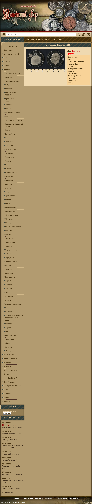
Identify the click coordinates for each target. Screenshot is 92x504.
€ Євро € (7, 362)
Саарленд (9, 273)
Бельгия (8, 108)
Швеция (8, 343)
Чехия (7, 331)
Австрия (8, 77)
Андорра (8, 89)
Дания (7, 165)
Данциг (8, 169)
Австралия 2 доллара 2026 (12, 474)
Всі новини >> (7, 492)
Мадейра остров (11, 215)
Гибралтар (9, 153)
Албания (8, 85)
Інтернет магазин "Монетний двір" (19, 13)
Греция (8, 161)
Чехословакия (10, 335)
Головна (30, 39)
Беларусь (9, 105)
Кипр (7, 192)
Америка (7, 62)
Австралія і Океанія (12, 54)
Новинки (7, 374)
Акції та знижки (10, 370)
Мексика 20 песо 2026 (11, 454)
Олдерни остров (11, 250)
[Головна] (3, 34)
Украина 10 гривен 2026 (11, 434)
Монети (39, 39)
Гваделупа (9, 142)
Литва (7, 203)
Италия (8, 188)
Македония (9, 219)
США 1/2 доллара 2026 (11, 488)
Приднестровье (11, 261)
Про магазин (49, 498)
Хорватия (8, 324)
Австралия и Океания (12, 386)
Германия (9, 145)
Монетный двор (19, 502)
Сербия (8, 281)
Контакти (74, 498)
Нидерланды (10, 242)
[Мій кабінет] (83, 34)
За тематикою (9, 355)
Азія (6, 58)
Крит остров (10, 196)
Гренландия (9, 157)
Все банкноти (9, 382)
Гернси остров (10, 149)
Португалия (9, 258)
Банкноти (13, 378)
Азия (6, 390)
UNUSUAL (8, 366)
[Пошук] (78, 34)
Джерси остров (11, 172)
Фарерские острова (13, 304)
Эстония (8, 347)
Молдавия (9, 230)
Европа (7, 401)
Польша (8, 254)
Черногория (9, 328)
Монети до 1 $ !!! (10, 359)
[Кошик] (88, 34)
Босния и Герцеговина (13, 120)
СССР (7, 292)
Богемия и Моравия (12, 112)
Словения (9, 288)
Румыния (8, 269)
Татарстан (9, 296)
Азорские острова (12, 81)
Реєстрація (28, 498)
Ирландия (9, 176)
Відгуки (38, 498)
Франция (8, 312)
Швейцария (9, 339)
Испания (8, 184)
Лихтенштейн (10, 207)
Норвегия (8, 246)
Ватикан (8, 130)
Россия (8, 265)
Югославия (9, 351)
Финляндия (9, 308)
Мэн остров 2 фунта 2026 (12, 427)
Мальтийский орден (13, 227)
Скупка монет (62, 498)
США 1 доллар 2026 (9, 440)
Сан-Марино (10, 277)
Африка (7, 65)
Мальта (8, 223)
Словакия (9, 285)
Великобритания (11, 134)
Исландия (9, 180)
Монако (8, 234)
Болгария (8, 116)
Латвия (8, 200)
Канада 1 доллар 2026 (10, 460)
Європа (47, 39)
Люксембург (10, 211)
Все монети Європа (12, 73)
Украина (8, 300)
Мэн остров (57, 39)
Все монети (8, 50)
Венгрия (8, 138)
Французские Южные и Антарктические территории (14, 318)
